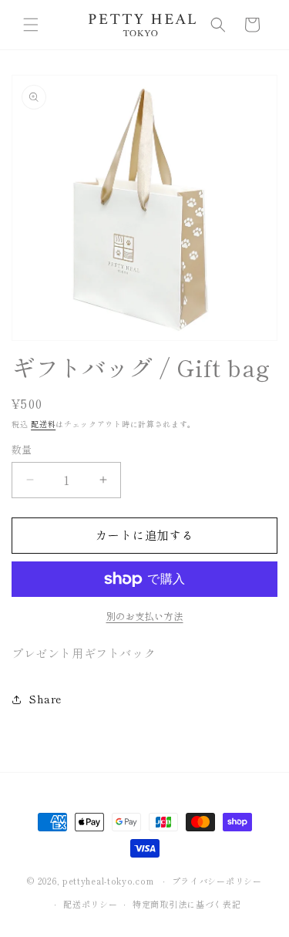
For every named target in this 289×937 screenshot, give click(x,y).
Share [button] (45, 698)
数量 (22, 449)
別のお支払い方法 (144, 615)
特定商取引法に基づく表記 (186, 904)
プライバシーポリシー (217, 881)
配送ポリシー (90, 904)
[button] (31, 25)
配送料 (43, 424)
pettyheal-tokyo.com (107, 881)
